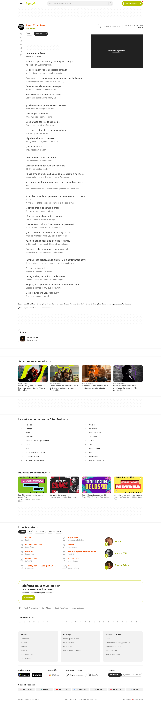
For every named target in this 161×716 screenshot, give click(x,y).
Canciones (25, 639)
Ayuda (108, 639)
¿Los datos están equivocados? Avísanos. (114, 304)
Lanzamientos (26, 658)
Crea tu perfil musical (71, 639)
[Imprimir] (21, 48)
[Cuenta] (140, 3)
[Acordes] (21, 44)
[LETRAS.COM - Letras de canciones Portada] (30, 3)
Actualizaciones (27, 654)
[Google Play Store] (24, 675)
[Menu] (21, 3)
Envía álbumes (68, 643)
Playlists (24, 650)
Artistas (24, 643)
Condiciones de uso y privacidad (118, 643)
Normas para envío (113, 654)
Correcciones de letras (72, 650)
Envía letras (67, 646)
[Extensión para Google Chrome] (54, 675)
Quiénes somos (111, 650)
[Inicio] (19, 608)
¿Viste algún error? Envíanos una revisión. (35, 308)
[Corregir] (21, 51)
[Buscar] (111, 3)
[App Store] (37, 675)
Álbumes (24, 646)
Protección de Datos (113, 646)
